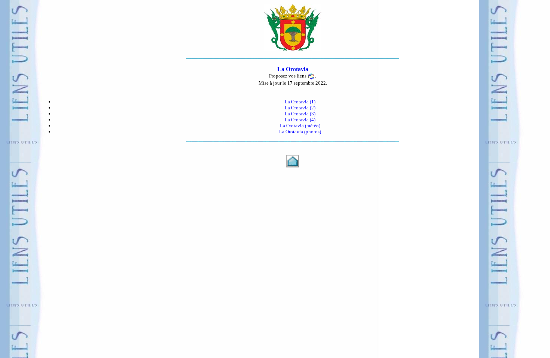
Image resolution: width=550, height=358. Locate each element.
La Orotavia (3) (300, 113)
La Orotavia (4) (300, 119)
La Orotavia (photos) (300, 131)
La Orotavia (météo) (300, 125)
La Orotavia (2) (300, 107)
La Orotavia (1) (300, 101)
